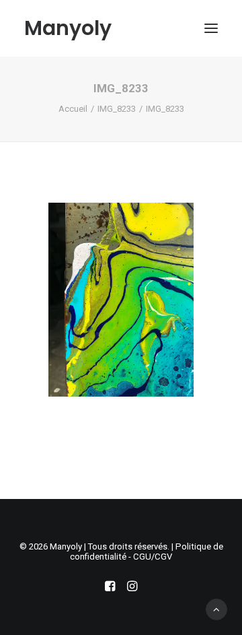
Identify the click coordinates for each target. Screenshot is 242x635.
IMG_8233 (116, 109)
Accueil (72, 109)
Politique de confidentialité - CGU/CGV (146, 551)
